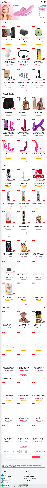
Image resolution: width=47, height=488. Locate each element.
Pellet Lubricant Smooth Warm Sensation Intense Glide (23, 205)
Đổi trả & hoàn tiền (28, 480)
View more (23, 90)
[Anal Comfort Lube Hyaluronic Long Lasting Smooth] (23, 217)
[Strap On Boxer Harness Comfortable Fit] (8, 103)
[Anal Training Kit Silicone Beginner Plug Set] (23, 75)
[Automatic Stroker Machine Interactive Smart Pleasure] (8, 32)
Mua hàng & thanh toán (29, 476)
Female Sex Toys (9, 94)
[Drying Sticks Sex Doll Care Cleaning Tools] (8, 431)
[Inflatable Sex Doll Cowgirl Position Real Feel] (38, 360)
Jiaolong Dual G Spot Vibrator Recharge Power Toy (8, 133)
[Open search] (42, 2)
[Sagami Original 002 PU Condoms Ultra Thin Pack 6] (38, 267)
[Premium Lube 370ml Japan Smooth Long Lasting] (38, 217)
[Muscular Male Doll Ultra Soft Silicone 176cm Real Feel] (8, 317)
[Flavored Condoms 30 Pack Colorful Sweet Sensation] (38, 246)
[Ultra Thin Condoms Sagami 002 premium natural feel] (23, 267)
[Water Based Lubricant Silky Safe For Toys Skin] (38, 431)
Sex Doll (6, 307)
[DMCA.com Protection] (23, 485)
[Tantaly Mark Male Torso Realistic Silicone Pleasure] (23, 317)
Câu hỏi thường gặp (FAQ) (30, 478)
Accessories (7, 379)
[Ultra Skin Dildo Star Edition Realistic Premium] (38, 103)
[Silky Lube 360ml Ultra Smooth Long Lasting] (23, 175)
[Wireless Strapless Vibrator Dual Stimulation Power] (23, 125)
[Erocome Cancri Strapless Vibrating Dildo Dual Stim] (38, 125)
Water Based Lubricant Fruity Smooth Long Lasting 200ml (23, 440)
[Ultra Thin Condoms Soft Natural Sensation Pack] (38, 289)
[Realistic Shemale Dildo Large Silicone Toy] (8, 409)
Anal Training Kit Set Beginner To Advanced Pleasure (38, 62)
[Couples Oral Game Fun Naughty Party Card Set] (38, 175)
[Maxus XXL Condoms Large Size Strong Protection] (8, 246)
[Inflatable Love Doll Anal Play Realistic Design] (8, 360)
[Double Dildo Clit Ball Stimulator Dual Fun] (23, 146)
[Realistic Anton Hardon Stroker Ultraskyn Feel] (23, 103)
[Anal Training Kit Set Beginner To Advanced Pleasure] (38, 54)
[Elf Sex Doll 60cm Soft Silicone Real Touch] (38, 317)
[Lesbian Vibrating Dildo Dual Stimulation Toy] (38, 146)
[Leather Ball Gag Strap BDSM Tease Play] (23, 54)
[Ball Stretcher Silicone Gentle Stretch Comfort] (8, 267)
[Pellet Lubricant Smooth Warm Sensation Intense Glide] (23, 196)
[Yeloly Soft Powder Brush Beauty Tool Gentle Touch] (23, 409)
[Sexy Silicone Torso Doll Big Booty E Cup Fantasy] (23, 338)
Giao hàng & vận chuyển (30, 474)
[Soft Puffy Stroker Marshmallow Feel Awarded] (8, 54)
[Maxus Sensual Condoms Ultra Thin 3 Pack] (23, 246)
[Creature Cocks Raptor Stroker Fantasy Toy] (38, 32)
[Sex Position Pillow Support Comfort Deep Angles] (23, 32)
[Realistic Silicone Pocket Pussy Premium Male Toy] (8, 338)
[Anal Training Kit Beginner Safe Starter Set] (8, 75)
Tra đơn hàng (36, 457)
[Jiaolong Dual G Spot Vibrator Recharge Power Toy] (8, 125)
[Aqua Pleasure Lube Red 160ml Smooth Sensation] (8, 217)
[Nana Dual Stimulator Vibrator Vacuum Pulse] (8, 146)
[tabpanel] (23, 12)
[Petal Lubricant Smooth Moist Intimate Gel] (8, 196)
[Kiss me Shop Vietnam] (7, 2)
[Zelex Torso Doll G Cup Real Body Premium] (38, 338)
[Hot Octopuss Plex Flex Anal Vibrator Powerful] (38, 75)
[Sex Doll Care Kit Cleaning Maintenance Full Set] (23, 388)
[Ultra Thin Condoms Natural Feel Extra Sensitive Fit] (23, 289)
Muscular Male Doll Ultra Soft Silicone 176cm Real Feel (8, 326)
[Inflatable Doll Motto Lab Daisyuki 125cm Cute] (23, 360)
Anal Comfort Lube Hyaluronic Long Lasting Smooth (23, 226)
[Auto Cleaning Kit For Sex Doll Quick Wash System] (8, 388)
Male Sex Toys (8, 23)
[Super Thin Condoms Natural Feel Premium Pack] (8, 289)
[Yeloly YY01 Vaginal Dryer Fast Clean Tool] (38, 409)
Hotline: (7, 469)
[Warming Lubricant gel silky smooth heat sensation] (38, 196)
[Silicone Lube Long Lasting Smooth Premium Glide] (8, 175)
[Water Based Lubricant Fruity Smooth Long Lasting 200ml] (23, 431)
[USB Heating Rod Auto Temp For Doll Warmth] (38, 388)
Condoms (6, 236)
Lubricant (7, 165)
